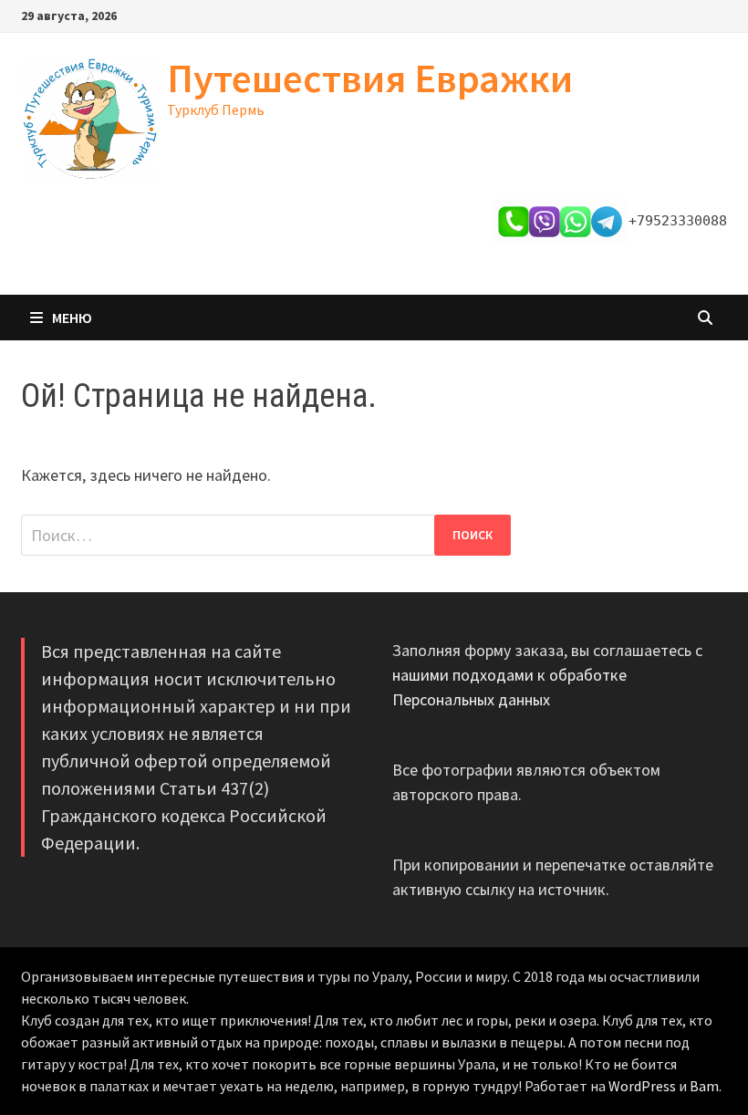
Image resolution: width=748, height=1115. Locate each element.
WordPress (642, 1086)
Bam (704, 1086)
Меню (72, 317)
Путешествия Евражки (370, 78)
